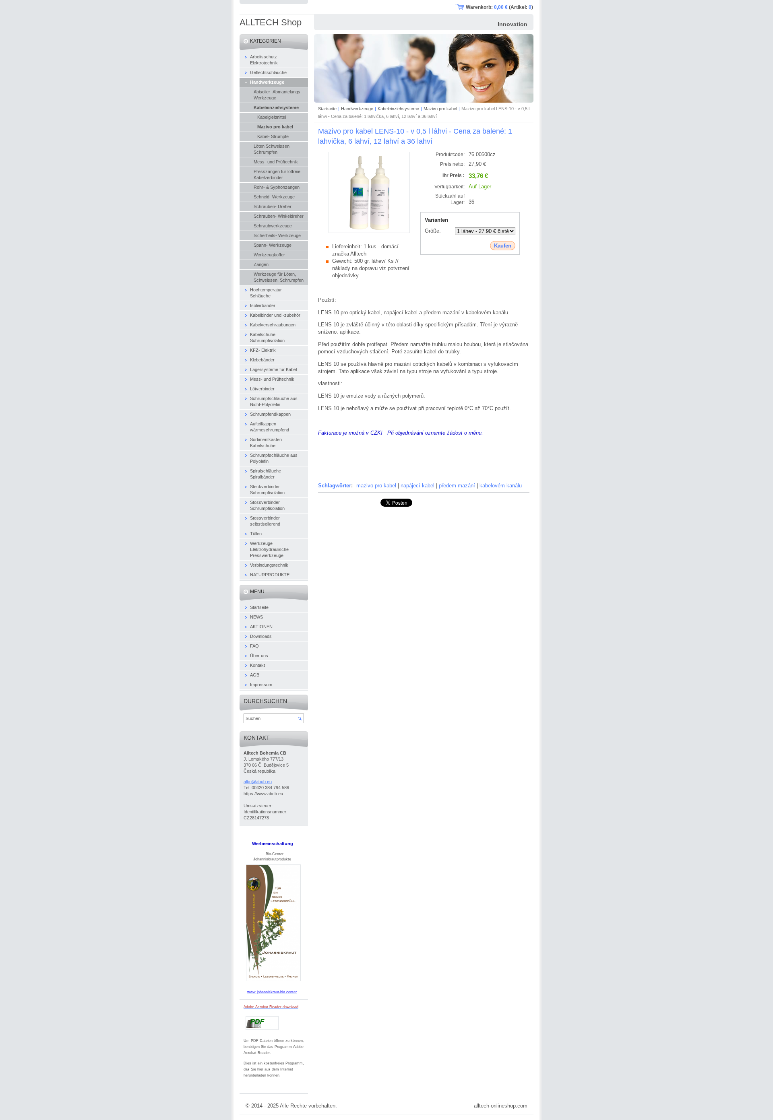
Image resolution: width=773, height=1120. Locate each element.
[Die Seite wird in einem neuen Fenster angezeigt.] (369, 231)
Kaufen (502, 246)
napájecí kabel (417, 486)
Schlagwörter (334, 486)
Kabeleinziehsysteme (398, 108)
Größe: (433, 231)
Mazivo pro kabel (440, 108)
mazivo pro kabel (376, 486)
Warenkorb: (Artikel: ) (499, 7)
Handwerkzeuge (357, 108)
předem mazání (457, 486)
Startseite (327, 108)
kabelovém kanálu (501, 486)
